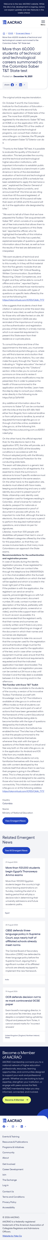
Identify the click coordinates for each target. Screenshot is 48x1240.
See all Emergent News (16, 850)
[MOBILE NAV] (43, 22)
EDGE (10, 33)
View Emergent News (15, 820)
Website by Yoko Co (12, 1236)
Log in (5, 1185)
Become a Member (14, 1100)
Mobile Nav (43, 22)
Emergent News (23, 33)
